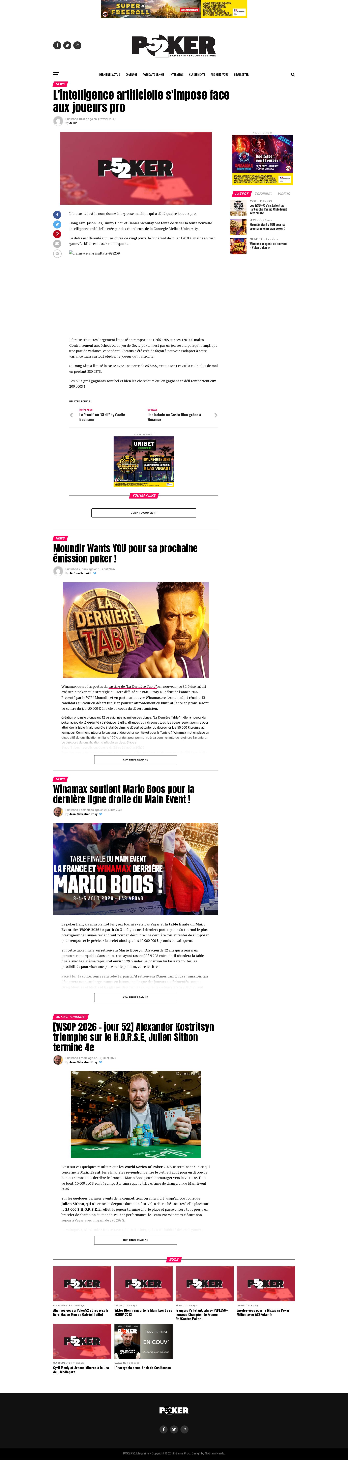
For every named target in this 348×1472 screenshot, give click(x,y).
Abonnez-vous (219, 74)
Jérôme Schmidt (80, 573)
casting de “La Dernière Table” (133, 686)
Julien (73, 122)
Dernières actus (109, 74)
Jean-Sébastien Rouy (83, 814)
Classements (197, 74)
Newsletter (241, 74)
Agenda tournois (153, 74)
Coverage (131, 74)
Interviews (176, 74)
